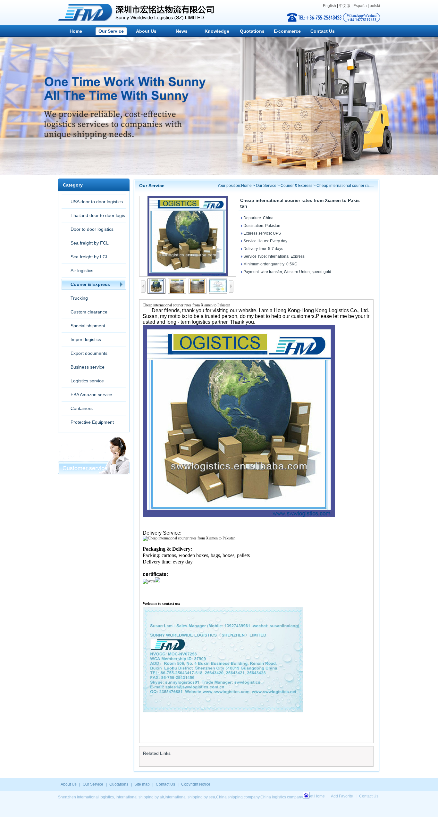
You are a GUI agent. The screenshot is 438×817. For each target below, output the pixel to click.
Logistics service (87, 380)
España (360, 6)
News (182, 31)
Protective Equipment (92, 422)
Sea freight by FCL (90, 243)
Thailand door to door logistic (93, 217)
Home (76, 31)
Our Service (111, 31)
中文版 (344, 6)
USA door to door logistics (97, 201)
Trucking (79, 298)
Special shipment (88, 325)
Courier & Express (90, 284)
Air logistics (82, 270)
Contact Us (322, 31)
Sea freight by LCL (89, 256)
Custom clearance (89, 311)
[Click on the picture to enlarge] (187, 236)
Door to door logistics (92, 229)
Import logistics (86, 339)
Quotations (252, 31)
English (329, 6)
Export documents (89, 353)
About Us (146, 31)
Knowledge (217, 31)
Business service (88, 367)
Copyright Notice (195, 784)
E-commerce (287, 31)
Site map (142, 784)
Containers (82, 408)
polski (375, 6)
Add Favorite (342, 796)
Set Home (316, 796)
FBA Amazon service (91, 394)
